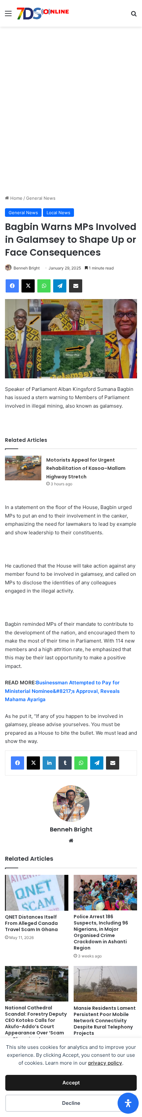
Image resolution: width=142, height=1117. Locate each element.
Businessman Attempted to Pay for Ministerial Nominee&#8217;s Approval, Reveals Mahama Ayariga (62, 690)
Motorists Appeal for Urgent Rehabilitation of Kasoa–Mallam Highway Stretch (85, 468)
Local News (58, 212)
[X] (33, 763)
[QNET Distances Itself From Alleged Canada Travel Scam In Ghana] (36, 892)
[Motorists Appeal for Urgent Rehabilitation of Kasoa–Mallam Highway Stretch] (23, 468)
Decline (71, 1103)
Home (15, 198)
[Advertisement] (71, 120)
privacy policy (105, 1063)
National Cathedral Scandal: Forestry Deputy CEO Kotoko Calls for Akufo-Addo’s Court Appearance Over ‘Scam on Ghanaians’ (36, 1023)
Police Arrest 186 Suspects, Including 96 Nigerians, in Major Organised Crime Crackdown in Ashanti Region (101, 932)
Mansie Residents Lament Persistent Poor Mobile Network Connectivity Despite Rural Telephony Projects (105, 1020)
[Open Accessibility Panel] (128, 1103)
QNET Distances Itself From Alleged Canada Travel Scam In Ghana (31, 923)
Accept (71, 1082)
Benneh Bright (27, 268)
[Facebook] (17, 763)
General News (40, 198)
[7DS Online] (43, 13)
